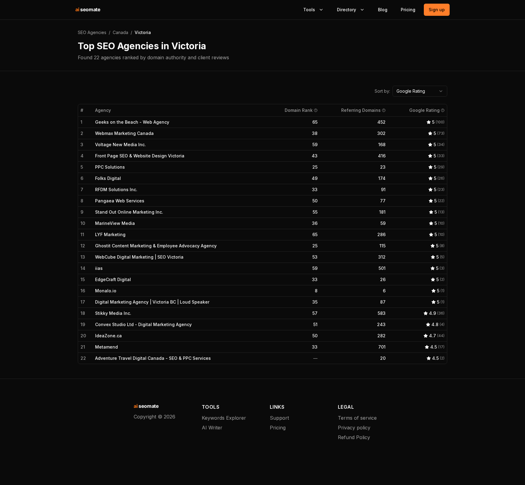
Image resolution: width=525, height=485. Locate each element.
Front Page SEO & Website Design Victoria (139, 155)
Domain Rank (299, 110)
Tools (309, 9)
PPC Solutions (110, 167)
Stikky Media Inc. (113, 313)
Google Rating (424, 110)
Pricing (408, 9)
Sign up (437, 9)
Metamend (106, 346)
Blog (382, 9)
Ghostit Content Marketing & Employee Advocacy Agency (156, 245)
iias (99, 268)
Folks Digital (108, 178)
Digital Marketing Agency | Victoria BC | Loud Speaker (152, 301)
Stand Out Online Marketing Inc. (129, 212)
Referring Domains (361, 110)
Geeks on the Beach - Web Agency (132, 122)
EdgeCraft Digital (113, 279)
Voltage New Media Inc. (120, 144)
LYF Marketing (110, 234)
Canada (120, 32)
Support (279, 418)
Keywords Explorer (224, 418)
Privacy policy (354, 428)
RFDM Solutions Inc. (116, 189)
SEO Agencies (92, 32)
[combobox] (420, 91)
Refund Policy (354, 437)
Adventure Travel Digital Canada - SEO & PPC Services (153, 358)
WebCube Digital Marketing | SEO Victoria (139, 257)
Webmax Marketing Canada (124, 133)
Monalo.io (105, 290)
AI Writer (212, 428)
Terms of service (357, 418)
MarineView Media (115, 223)
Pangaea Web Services (119, 200)
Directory (346, 9)
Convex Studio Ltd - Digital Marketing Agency (143, 324)
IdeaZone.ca (108, 335)
